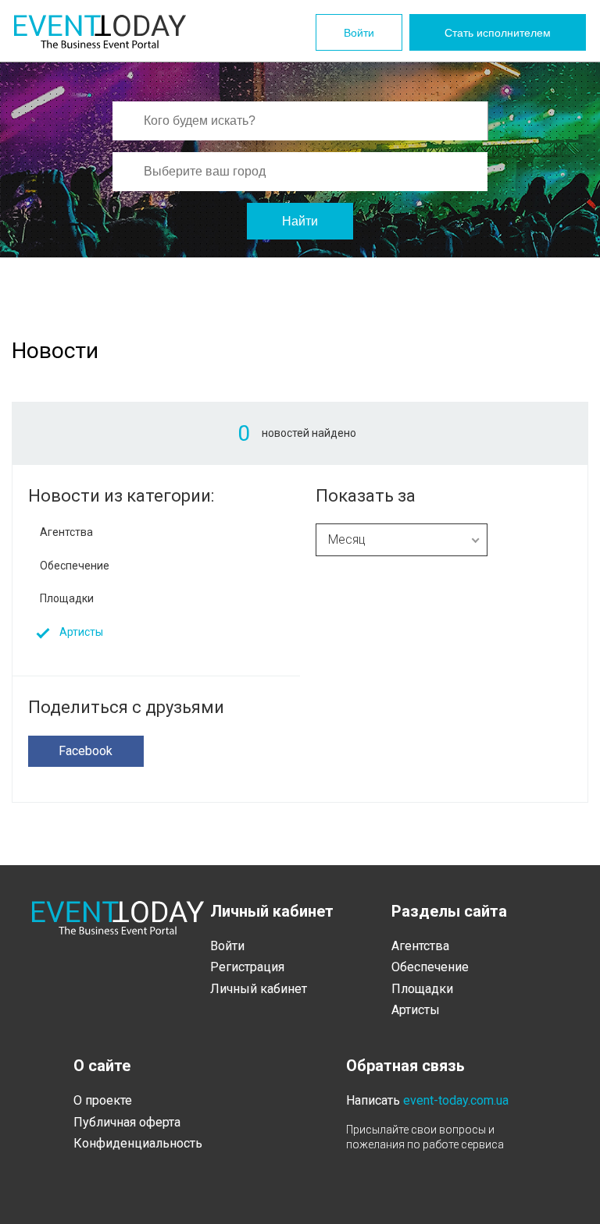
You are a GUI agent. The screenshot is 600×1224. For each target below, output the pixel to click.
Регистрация (247, 967)
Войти (359, 33)
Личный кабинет (258, 988)
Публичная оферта (126, 1122)
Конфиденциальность (137, 1143)
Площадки (67, 598)
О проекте (102, 1100)
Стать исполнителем (498, 33)
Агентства (66, 532)
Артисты (81, 632)
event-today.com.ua (456, 1100)
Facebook (85, 750)
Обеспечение (74, 565)
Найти (300, 221)
